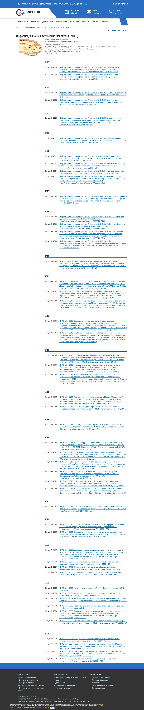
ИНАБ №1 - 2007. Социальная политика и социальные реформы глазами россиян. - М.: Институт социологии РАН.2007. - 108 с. (90, 660)
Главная (19, 27)
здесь (101, 704)
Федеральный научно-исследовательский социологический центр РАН (51, 3)
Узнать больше (45, 708)
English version (120, 3)
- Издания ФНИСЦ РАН (100, 677)
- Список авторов (98, 688)
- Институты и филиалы (28, 680)
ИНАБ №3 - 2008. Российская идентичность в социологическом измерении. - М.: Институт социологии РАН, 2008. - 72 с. (92, 607)
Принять (52, 708)
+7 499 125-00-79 (118, 13)
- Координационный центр (65, 685)
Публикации (30, 27)
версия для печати (119, 30)
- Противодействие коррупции (31, 685)
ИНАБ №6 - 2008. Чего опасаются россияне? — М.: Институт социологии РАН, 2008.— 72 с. (92, 589)
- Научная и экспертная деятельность (70, 677)
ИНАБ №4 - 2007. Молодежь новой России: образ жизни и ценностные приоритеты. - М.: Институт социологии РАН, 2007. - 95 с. (89, 640)
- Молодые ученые (62, 688)
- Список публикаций (99, 680)
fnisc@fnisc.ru (96, 13)
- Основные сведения (27, 677)
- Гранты (57, 680)
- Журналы (95, 683)
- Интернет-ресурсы (26, 683)
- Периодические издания (102, 685)
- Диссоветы (59, 683)
